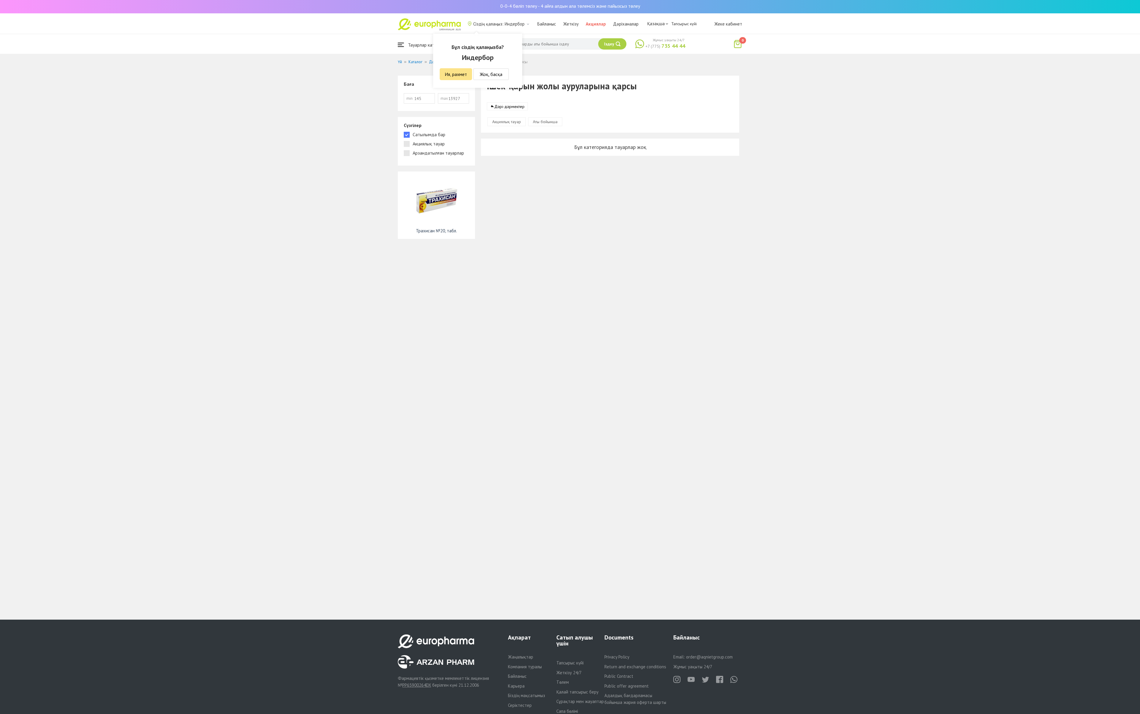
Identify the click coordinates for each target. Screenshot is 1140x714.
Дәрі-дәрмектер (509, 106)
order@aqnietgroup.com (709, 657)
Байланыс (546, 24)
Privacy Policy (616, 657)
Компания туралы (525, 666)
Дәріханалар (626, 24)
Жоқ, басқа (491, 74)
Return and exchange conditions (635, 666)
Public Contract (618, 676)
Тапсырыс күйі (684, 23)
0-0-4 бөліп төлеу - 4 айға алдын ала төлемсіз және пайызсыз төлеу (570, 6)
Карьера (516, 686)
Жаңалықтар (520, 657)
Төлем (562, 682)
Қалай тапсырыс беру (577, 692)
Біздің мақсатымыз (526, 695)
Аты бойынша (545, 121)
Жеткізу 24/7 (569, 672)
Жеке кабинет (728, 24)
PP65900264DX (416, 685)
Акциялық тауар (506, 121)
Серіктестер (520, 705)
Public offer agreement (626, 686)
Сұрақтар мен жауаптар (580, 701)
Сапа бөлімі (567, 711)
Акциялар (596, 24)
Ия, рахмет (456, 74)
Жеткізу (571, 24)
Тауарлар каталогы (426, 45)
